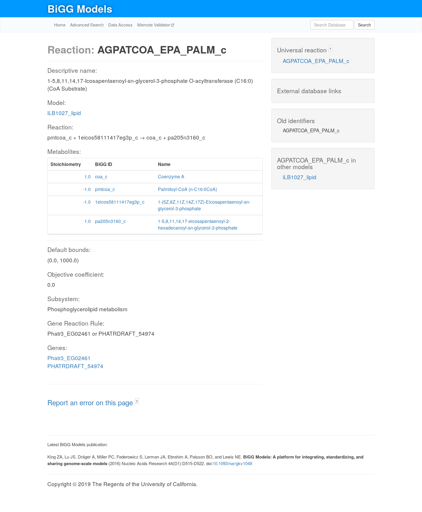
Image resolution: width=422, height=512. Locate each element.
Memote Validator (154, 25)
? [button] (137, 401)
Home (59, 25)
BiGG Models (79, 8)
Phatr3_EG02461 (69, 358)
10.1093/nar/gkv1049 (232, 463)
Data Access (120, 25)
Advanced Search (87, 25)
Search (364, 25)
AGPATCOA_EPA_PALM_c (316, 60)
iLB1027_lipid (64, 112)
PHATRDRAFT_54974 (75, 366)
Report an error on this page (91, 402)
